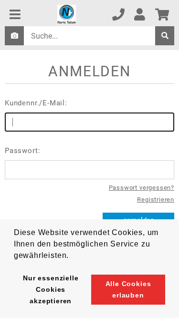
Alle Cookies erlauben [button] (128, 289)
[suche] (164, 35)
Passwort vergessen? (141, 187)
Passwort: (22, 150)
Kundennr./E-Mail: (36, 103)
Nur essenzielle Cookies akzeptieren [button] (50, 289)
